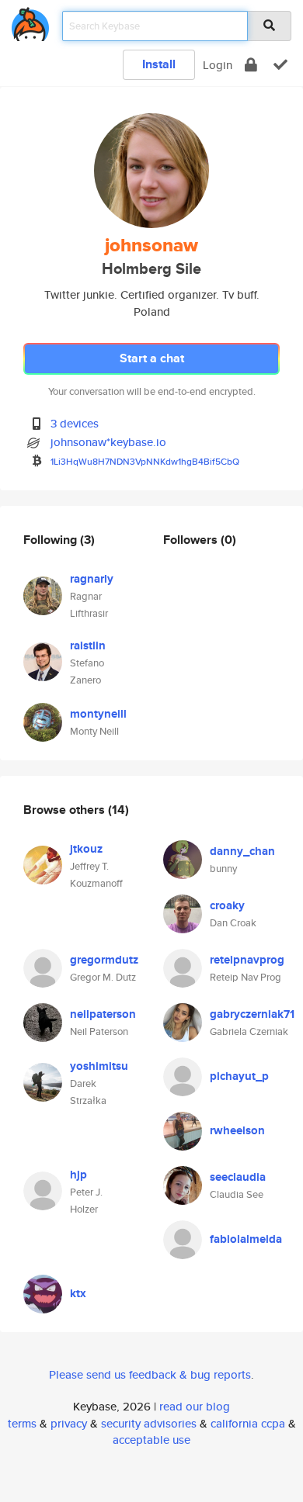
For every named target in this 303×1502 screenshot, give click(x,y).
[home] (30, 21)
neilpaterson (103, 1014)
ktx (78, 1293)
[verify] (280, 64)
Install (159, 64)
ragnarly (91, 578)
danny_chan (242, 851)
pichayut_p (239, 1076)
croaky (227, 905)
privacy (68, 1423)
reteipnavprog (247, 959)
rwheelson (237, 1130)
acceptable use (151, 1439)
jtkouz (86, 848)
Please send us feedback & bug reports (150, 1374)
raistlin (88, 645)
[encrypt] (251, 64)
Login (217, 65)
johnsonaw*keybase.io (108, 442)
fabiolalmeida (246, 1239)
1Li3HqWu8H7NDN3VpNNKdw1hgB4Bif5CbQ (144, 461)
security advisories (149, 1423)
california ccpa (248, 1423)
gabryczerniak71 (252, 1014)
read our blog (194, 1406)
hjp (78, 1174)
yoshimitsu (99, 1066)
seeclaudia (238, 1176)
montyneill (98, 713)
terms (22, 1423)
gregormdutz (104, 959)
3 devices (74, 423)
